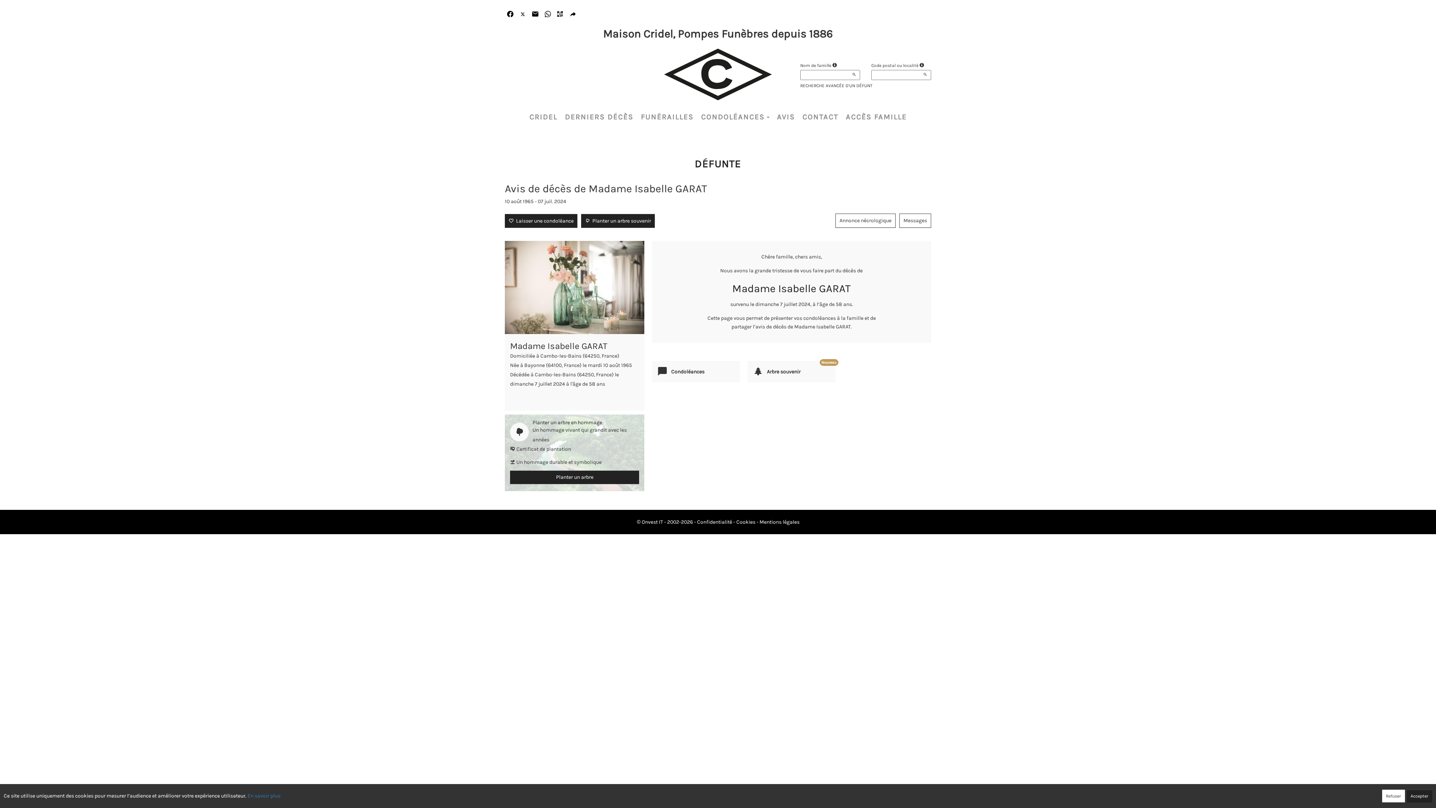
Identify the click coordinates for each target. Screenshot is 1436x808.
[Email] (535, 14)
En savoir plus (264, 796)
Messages (915, 220)
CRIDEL (544, 117)
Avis (786, 117)
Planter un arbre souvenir (620, 221)
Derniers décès (599, 117)
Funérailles (667, 117)
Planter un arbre (574, 477)
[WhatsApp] (548, 14)
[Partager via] (573, 14)
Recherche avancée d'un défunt (836, 85)
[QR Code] (560, 14)
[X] (523, 14)
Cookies (745, 522)
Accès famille (876, 117)
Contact (820, 117)
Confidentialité (714, 522)
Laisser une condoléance (544, 221)
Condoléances (733, 117)
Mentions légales (780, 522)
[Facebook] (510, 14)
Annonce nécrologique (866, 220)
